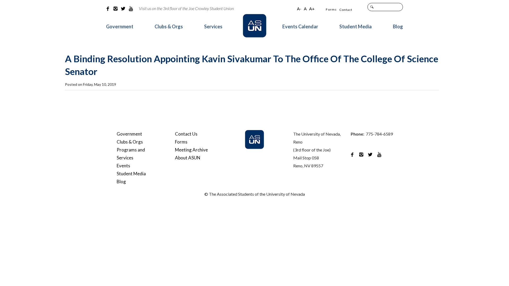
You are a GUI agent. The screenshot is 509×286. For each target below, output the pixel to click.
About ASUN (187, 157)
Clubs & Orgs (169, 26)
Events (123, 165)
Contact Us (186, 134)
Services (213, 26)
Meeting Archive (191, 150)
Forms (331, 9)
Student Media (355, 26)
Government (119, 26)
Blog (398, 26)
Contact (345, 10)
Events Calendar (300, 26)
